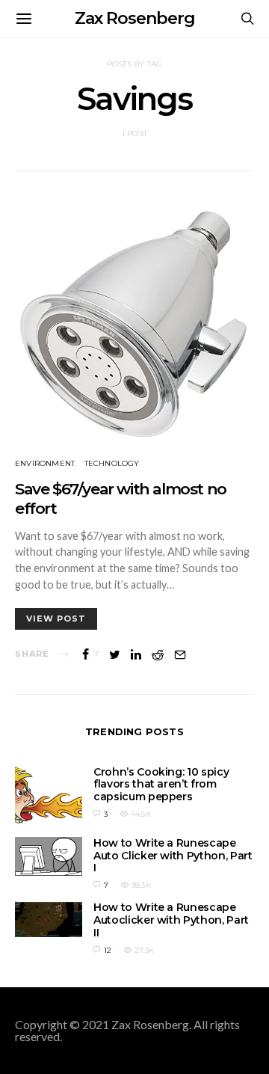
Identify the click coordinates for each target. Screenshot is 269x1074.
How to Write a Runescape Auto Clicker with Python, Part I (173, 855)
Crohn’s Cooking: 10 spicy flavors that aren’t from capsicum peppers (161, 784)
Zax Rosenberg (135, 18)
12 (107, 950)
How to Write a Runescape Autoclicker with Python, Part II (171, 919)
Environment (45, 463)
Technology (112, 463)
